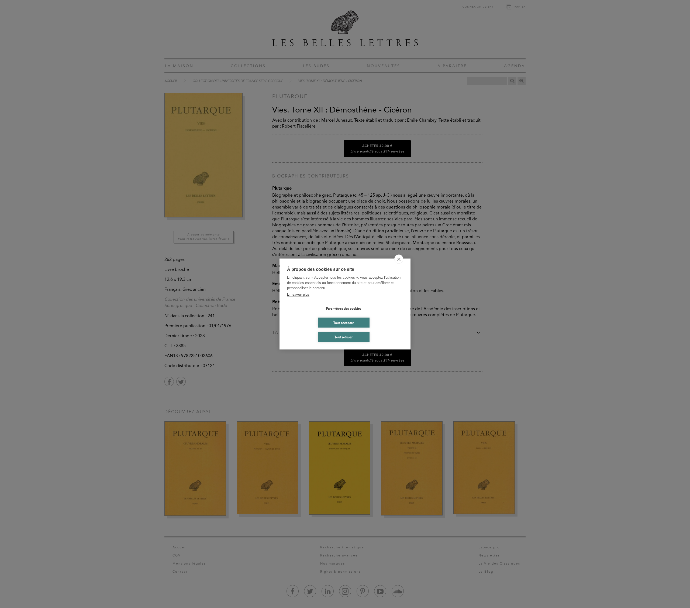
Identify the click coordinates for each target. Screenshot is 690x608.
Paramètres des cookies (343, 308)
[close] (398, 259)
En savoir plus (298, 294)
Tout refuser (343, 337)
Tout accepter (343, 323)
